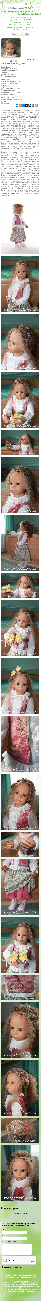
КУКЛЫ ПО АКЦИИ (15, 25)
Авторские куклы (29, 1275)
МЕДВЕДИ (30, 27)
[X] (26, 105)
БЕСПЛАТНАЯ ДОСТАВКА (20, 22)
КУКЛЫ (30, 25)
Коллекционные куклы (13, 1275)
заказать (32, 59)
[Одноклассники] (20, 105)
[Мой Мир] (23, 105)
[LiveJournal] (29, 105)
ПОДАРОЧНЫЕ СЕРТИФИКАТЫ (20, 20)
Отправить (6, 1267)
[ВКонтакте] (17, 105)
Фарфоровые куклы (28, 1277)
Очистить (17, 1267)
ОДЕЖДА (15, 30)
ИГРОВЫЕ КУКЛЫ (14, 27)
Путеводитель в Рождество (20, 17)
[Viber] (33, 105)
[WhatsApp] (36, 105)
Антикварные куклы (12, 1277)
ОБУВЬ (26, 30)
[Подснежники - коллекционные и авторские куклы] (20, 9)
